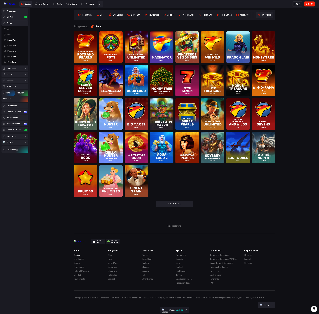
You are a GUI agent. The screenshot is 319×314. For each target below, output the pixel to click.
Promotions (79, 267)
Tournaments (79, 279)
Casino (77, 255)
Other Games (147, 279)
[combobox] (266, 305)
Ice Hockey (181, 271)
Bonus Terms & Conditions (221, 263)
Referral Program (81, 271)
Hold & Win (112, 275)
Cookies (179, 310)
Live (178, 263)
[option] (85, 15)
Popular (145, 255)
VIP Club (77, 275)
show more (174, 203)
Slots (110, 255)
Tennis (179, 275)
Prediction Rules (183, 283)
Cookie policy (216, 275)
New (110, 259)
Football (179, 267)
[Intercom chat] (314, 309)
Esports (179, 259)
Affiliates (248, 263)
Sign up (309, 4)
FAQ (212, 283)
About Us (248, 255)
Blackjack (146, 267)
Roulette (145, 263)
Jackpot (111, 279)
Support (247, 259)
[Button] (100, 4)
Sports (77, 263)
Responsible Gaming (219, 267)
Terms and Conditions (219, 255)
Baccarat (145, 271)
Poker (144, 275)
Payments (214, 279)
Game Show (147, 259)
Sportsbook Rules (184, 279)
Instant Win (113, 263)
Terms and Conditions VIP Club (223, 259)
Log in (297, 4)
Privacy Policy (216, 271)
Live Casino (79, 259)
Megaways (112, 271)
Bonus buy (112, 267)
